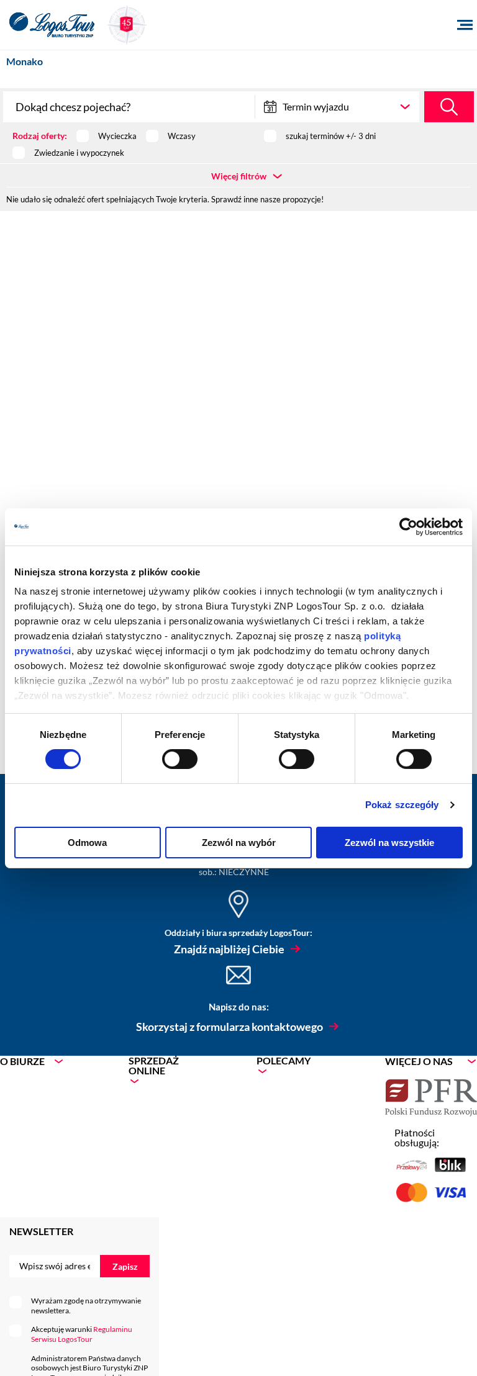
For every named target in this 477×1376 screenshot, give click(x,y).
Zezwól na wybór (239, 842)
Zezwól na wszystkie (389, 842)
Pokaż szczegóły (402, 804)
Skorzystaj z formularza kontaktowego (229, 1026)
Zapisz (125, 1266)
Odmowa (87, 842)
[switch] (180, 759)
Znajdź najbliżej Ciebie (229, 949)
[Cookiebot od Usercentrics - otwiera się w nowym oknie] (408, 526)
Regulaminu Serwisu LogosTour (81, 1334)
